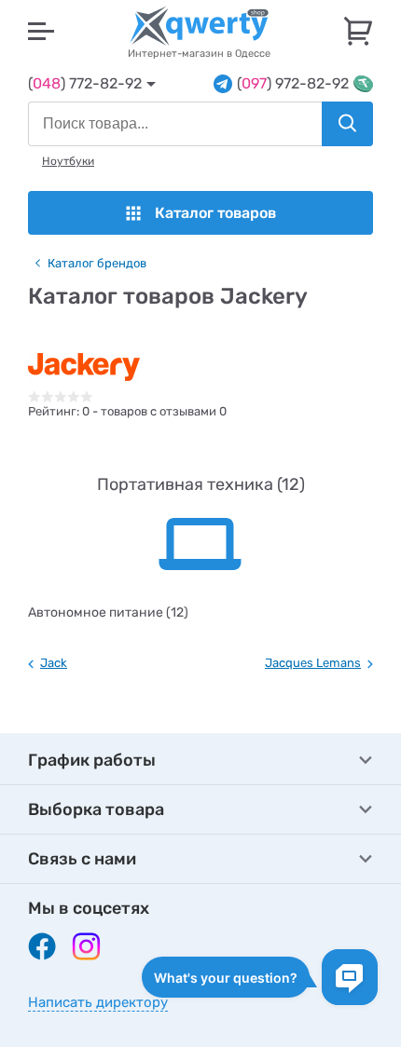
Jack (53, 663)
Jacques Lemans (313, 663)
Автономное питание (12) (108, 612)
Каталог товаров (215, 213)
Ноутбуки (68, 161)
